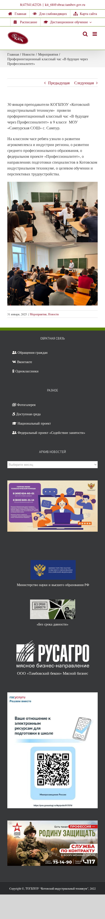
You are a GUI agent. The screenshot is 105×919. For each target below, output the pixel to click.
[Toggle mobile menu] (95, 34)
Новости (53, 314)
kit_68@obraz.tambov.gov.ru (65, 4)
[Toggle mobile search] (85, 34)
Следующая (84, 82)
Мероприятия (38, 314)
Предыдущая (59, 82)
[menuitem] (17, 14)
